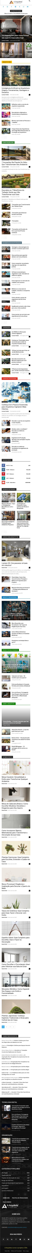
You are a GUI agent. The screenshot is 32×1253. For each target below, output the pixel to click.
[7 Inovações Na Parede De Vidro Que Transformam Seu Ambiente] (16, 153)
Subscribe (27, 482)
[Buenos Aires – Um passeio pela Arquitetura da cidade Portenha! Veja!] (6, 740)
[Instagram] (7, 6)
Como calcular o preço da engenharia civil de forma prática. (19, 299)
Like (29, 465)
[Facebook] (3, 6)
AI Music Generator (6, 1082)
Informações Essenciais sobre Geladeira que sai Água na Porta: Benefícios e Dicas (21, 1107)
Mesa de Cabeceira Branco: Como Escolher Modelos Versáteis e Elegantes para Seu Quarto (15, 806)
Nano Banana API (6, 1087)
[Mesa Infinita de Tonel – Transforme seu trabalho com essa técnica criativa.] (6, 1160)
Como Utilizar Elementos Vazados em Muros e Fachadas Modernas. (20, 633)
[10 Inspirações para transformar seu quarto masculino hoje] (16, 28)
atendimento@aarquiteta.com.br (17, 1227)
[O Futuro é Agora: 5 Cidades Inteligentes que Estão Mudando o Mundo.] (16, 610)
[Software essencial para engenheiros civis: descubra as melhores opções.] (6, 274)
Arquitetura (4, 85)
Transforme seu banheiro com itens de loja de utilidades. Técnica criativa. (20, 1140)
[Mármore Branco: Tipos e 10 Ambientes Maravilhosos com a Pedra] (8, 497)
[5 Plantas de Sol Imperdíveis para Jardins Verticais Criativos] (6, 371)
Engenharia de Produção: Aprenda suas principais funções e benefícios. (21, 439)
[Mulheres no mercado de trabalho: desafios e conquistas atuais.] (6, 291)
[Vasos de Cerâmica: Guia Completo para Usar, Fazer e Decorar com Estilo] (16, 901)
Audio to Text (5, 1069)
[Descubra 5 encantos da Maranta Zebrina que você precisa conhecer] (6, 361)
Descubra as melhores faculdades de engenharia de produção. (20, 448)
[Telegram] (15, 6)
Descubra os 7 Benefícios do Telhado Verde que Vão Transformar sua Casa (13, 192)
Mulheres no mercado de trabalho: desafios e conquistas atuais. (21, 290)
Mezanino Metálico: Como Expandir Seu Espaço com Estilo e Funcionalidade (15, 991)
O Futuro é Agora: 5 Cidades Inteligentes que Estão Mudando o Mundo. (14, 615)
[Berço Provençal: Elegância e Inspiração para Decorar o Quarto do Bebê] (16, 875)
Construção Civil (5, 159)
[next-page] (5, 137)
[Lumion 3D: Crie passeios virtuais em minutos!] (16, 551)
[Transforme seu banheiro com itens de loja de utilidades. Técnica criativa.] (6, 1141)
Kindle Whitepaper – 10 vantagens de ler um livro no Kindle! (19, 748)
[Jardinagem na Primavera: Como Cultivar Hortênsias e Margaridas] (23, 497)
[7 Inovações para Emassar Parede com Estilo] (6, 215)
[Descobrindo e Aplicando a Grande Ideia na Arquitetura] (6, 115)
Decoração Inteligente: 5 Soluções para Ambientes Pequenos (8, 523)
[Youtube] (27, 6)
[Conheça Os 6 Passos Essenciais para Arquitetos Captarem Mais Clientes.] (16, 392)
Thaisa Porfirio (6, 725)
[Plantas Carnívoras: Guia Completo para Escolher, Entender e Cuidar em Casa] (16, 848)
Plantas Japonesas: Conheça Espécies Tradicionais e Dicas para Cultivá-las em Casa (15, 1018)
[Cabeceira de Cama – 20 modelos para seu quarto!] (6, 678)
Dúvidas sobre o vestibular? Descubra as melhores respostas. (19, 430)
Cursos (3, 560)
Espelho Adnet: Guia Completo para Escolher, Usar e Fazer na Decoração (15, 940)
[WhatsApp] (23, 6)
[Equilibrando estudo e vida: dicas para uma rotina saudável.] (6, 308)
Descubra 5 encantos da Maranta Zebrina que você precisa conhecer (19, 360)
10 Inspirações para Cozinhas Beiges (20, 1066)
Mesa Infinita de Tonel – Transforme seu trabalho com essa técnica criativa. (20, 1159)
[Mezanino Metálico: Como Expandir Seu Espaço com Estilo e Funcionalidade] (16, 980)
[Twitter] (19, 6)
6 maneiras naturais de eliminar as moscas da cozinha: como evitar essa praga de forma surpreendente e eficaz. (15, 667)
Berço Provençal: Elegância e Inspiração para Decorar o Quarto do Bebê (16, 886)
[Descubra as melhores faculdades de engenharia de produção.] (6, 449)
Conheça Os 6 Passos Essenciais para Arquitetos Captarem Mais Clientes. (15, 407)
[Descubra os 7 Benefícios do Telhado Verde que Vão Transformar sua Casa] (16, 181)
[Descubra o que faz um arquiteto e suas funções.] (6, 423)
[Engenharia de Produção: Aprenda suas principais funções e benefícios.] (6, 440)
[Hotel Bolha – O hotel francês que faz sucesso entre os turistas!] (16, 717)
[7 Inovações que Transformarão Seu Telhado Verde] (6, 207)
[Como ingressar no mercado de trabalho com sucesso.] (6, 283)
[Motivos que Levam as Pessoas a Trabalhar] (6, 123)
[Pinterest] (11, 6)
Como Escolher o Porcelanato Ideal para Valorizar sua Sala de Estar (16, 965)
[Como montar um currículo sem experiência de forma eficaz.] (6, 317)
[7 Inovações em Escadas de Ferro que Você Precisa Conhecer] (6, 231)
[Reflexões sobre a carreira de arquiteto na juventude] (6, 106)
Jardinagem (19, 501)
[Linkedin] (11, 1239)
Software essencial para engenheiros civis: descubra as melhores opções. (20, 273)
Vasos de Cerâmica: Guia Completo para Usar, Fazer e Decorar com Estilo (15, 913)
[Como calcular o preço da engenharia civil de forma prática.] (6, 300)
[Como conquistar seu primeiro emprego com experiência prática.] (6, 266)
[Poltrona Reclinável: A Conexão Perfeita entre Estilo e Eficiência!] (6, 686)
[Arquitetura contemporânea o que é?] (6, 643)
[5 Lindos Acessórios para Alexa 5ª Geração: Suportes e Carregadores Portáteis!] (6, 1127)
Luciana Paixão (5, 94)
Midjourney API (5, 1092)
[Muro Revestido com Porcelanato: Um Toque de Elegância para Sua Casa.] (6, 625)
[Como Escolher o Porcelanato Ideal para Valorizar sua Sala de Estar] (16, 955)
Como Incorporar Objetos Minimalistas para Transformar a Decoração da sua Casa (14, 833)
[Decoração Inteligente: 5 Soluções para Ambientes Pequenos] (8, 515)
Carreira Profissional (4, 251)
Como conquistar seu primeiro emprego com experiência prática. (20, 265)
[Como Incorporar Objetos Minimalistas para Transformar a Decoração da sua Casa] (16, 821)
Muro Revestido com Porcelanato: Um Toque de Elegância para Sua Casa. (19, 625)
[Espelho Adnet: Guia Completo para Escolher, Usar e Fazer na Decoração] (16, 928)
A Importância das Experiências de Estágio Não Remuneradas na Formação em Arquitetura (21, 130)
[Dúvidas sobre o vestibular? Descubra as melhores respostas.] (6, 431)
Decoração (4, 51)
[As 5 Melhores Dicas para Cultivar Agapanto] (6, 334)
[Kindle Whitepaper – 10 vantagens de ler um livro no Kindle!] (6, 749)
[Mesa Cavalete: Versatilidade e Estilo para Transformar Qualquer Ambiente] (16, 768)
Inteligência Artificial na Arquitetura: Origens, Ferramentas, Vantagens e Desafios (16, 90)
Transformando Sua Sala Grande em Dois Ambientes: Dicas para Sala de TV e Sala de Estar (23, 525)
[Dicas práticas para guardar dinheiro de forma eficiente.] (6, 257)
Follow (28, 469)
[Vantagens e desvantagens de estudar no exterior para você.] (6, 249)
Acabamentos (5, 501)
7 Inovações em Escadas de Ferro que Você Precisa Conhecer (19, 230)
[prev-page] (3, 137)
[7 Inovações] (6, 223)
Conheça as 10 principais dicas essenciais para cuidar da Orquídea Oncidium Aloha (20, 342)
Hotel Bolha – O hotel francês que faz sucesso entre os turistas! (16, 722)
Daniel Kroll (4, 567)
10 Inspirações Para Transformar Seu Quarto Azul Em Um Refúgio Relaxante (15, 1056)
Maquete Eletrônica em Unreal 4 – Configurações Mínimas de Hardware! (21, 589)
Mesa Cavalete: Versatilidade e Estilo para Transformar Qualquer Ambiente (15, 779)
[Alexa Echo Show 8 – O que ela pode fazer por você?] (6, 732)
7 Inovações (15, 221)
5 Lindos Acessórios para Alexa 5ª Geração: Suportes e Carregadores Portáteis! (20, 1126)
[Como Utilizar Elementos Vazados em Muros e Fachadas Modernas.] (6, 634)
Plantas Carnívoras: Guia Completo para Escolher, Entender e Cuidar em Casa (16, 859)
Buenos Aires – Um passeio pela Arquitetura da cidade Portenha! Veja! (21, 739)
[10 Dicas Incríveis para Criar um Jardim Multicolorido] (6, 353)
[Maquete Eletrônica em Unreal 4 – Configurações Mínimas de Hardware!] (6, 590)
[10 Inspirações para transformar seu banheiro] (13, 50)
